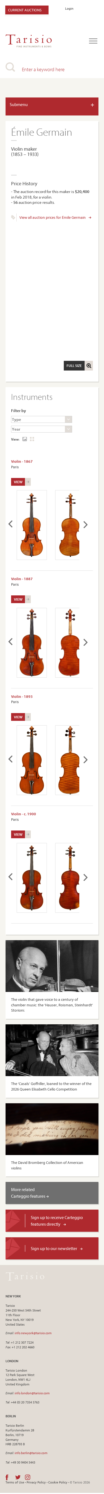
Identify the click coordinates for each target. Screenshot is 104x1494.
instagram (27, 1477)
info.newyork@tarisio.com (33, 1333)
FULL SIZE (74, 365)
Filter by (18, 410)
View (18, 481)
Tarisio (25, 1276)
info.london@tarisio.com (32, 1393)
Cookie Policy (57, 1482)
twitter (18, 1477)
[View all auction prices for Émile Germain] (13, 218)
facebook (7, 1477)
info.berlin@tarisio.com (31, 1453)
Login (69, 8)
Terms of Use (15, 1482)
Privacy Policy (36, 1482)
